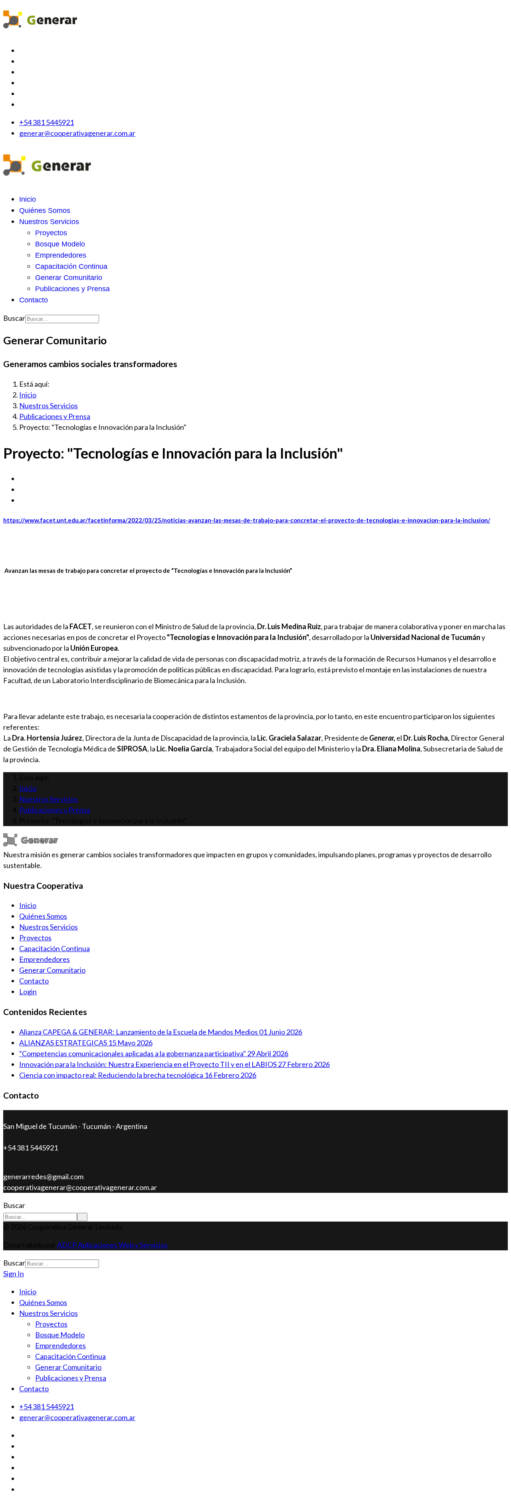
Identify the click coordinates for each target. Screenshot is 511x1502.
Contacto (33, 300)
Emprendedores (60, 255)
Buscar (14, 318)
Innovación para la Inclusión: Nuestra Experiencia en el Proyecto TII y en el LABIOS (174, 1064)
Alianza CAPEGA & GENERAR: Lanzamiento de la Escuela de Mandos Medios (160, 1031)
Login (28, 991)
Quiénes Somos (44, 211)
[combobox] (62, 319)
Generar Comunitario (68, 278)
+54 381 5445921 (46, 122)
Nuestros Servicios (49, 222)
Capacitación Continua (71, 266)
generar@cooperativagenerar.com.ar (77, 133)
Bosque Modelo (60, 244)
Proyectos (51, 233)
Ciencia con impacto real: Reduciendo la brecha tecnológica (137, 1075)
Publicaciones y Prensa (72, 289)
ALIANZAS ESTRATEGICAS (86, 1042)
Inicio (27, 199)
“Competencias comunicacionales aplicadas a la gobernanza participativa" (153, 1053)
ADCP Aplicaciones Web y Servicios (112, 1244)
